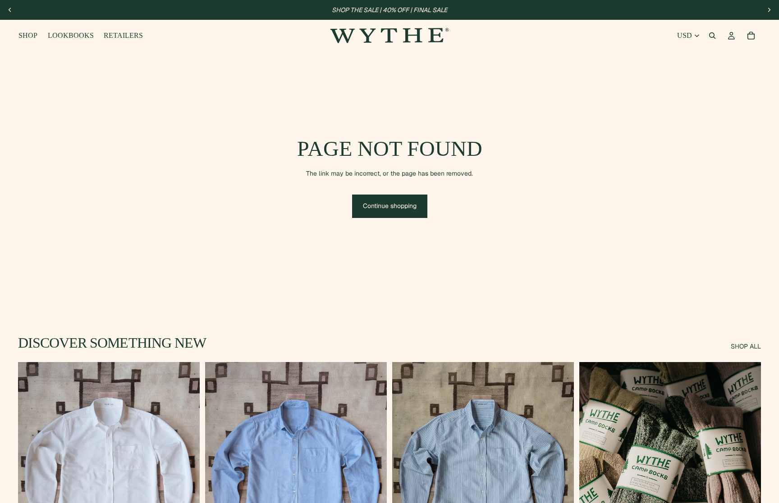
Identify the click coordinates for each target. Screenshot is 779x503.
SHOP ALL (746, 346)
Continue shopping (390, 206)
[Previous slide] (10, 10)
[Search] (712, 35)
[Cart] (751, 35)
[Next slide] (769, 10)
